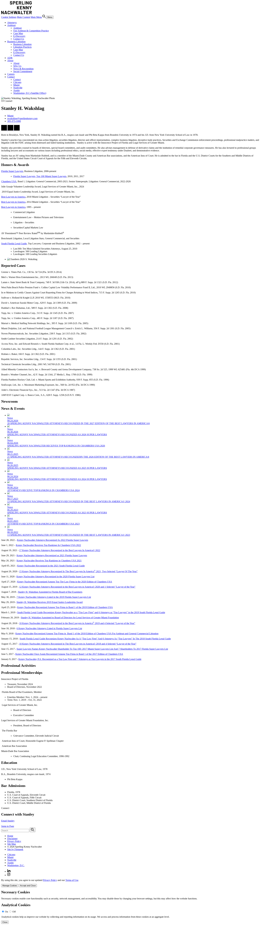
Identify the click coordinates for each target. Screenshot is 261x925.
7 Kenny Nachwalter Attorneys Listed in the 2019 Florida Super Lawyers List (54, 597)
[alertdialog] (130, 907)
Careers (10, 74)
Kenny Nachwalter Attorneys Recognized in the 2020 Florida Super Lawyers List (55, 576)
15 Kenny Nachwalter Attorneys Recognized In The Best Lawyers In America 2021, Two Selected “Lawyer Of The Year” (78, 571)
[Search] (44, 17)
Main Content (23, 17)
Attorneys (12, 22)
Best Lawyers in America (13, 197)
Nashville (17, 87)
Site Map (11, 844)
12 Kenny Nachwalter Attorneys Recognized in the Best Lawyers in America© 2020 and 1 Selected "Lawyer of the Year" (77, 587)
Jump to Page (7, 826)
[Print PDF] (11, 129)
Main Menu (36, 17)
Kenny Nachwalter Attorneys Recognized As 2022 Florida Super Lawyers (52, 540)
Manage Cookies (9, 885)
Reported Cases (13, 266)
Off (14, 911)
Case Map (18, 33)
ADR (10, 58)
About (10, 60)
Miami (16, 85)
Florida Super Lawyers (12, 171)
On (6, 911)
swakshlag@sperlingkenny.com (22, 118)
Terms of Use (71, 880)
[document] (130, 907)
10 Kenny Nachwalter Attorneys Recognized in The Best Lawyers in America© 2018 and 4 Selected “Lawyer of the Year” (77, 643)
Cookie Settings (8, 17)
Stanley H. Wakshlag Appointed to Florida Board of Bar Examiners (50, 592)
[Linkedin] (8, 871)
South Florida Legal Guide (14, 243)
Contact (11, 77)
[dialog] (130, 883)
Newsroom (9, 401)
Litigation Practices (22, 47)
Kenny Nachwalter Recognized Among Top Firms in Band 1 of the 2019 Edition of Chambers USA (65, 607)
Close (4, 922)
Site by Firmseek (15, 849)
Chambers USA (8, 181)
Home (10, 836)
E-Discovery (19, 36)
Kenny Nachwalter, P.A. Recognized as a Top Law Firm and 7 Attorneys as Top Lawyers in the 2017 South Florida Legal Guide (79, 659)
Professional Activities (18, 666)
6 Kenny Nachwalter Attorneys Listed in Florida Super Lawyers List (49, 628)
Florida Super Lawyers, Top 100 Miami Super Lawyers (39, 176)
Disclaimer (12, 838)
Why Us (17, 66)
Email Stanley (7, 820)
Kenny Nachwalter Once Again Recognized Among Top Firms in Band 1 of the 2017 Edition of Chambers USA (69, 654)
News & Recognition (23, 68)
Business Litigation (16, 41)
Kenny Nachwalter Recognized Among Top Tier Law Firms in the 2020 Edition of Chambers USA (64, 581)
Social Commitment (22, 71)
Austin (16, 90)
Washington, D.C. (29, 93)
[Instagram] (9, 875)
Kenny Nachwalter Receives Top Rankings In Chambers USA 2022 (48, 545)
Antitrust (11, 25)
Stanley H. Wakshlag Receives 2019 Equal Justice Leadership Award (50, 602)
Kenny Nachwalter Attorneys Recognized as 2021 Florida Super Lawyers (52, 555)
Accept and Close (28, 885)
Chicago (17, 82)
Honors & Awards (15, 165)
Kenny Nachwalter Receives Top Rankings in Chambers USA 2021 (49, 560)
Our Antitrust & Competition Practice (31, 30)
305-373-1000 (14, 121)
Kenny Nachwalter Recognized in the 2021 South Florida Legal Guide (51, 565)
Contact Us (18, 39)
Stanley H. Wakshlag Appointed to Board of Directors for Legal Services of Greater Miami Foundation (70, 617)
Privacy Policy (14, 841)
